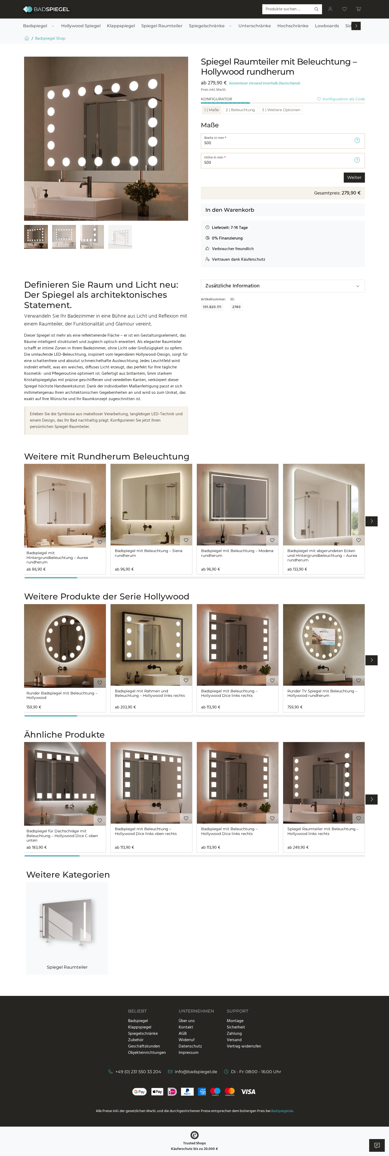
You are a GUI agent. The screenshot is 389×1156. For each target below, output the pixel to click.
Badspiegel (138, 1021)
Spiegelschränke (143, 1033)
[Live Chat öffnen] (377, 1145)
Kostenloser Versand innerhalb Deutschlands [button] (264, 83)
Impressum (188, 1052)
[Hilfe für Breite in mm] (357, 141)
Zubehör (135, 1040)
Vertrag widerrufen (244, 1046)
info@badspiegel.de (196, 1071)
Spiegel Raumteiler (67, 967)
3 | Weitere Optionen (281, 109)
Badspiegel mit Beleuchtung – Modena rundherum (237, 553)
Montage (235, 1021)
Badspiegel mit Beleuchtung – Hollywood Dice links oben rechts (146, 831)
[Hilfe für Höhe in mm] (357, 160)
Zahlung (234, 1033)
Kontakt (186, 1027)
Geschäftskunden (144, 1046)
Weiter (354, 177)
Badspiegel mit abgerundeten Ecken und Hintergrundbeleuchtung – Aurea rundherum (322, 555)
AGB (183, 1033)
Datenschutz (190, 1046)
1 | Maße (211, 109)
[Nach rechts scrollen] (356, 26)
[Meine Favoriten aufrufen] (344, 9)
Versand (234, 1040)
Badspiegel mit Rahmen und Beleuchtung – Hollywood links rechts (150, 693)
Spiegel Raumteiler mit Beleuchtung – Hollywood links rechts (323, 831)
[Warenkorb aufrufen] (359, 9)
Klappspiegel (139, 1027)
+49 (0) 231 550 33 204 (138, 1071)
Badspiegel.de (282, 1111)
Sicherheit (236, 1027)
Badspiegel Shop (50, 38)
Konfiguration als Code (343, 99)
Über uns (187, 1021)
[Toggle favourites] (100, 543)
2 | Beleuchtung (240, 109)
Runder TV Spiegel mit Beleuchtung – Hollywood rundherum (322, 693)
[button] (226, 227)
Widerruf (187, 1040)
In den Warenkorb (229, 210)
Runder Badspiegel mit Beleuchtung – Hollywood (61, 695)
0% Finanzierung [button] (227, 238)
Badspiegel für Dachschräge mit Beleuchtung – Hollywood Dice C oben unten (62, 836)
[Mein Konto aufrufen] (330, 9)
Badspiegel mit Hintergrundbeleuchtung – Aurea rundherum (57, 558)
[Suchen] (316, 9)
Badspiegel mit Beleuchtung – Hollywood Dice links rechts (229, 693)
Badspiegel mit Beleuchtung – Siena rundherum (148, 553)
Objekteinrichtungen (147, 1052)
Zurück (211, 177)
